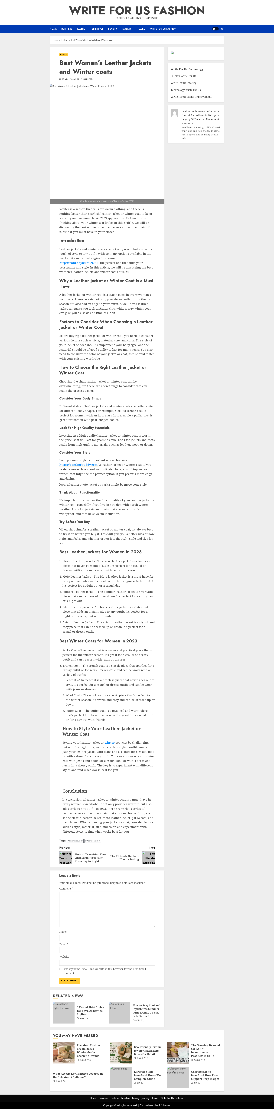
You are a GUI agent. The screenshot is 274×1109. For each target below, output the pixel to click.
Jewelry (126, 28)
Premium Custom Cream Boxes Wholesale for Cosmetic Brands (64, 1052)
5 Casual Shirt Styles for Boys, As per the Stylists (64, 1013)
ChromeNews (147, 1105)
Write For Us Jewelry (183, 83)
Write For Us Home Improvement (191, 96)
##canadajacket (92, 840)
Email (63, 944)
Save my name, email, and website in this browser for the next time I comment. (104, 971)
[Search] (222, 29)
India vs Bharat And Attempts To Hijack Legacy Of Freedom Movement (200, 115)
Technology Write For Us (186, 90)
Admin (65, 79)
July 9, (140, 1083)
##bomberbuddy (75, 840)
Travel (140, 28)
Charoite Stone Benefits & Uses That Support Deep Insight (178, 1077)
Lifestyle (97, 28)
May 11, (76, 79)
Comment (66, 888)
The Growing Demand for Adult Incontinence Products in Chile (178, 1052)
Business (66, 28)
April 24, (84, 1018)
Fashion (82, 28)
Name (63, 931)
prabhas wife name (193, 111)
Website (64, 956)
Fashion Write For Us (183, 76)
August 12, (143, 1058)
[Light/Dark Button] (215, 28)
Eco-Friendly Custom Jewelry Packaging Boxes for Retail (121, 1052)
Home (53, 28)
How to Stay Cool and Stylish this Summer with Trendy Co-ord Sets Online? (119, 1013)
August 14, (85, 1060)
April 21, (139, 1020)
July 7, (197, 1083)
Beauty (112, 28)
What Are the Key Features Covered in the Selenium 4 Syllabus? (78, 1075)
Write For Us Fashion (137, 10)
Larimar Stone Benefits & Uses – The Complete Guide (121, 1077)
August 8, (61, 1081)
